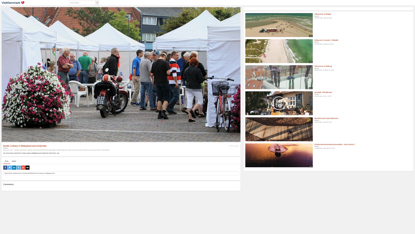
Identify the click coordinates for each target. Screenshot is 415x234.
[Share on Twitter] (10, 168)
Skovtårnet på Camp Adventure (326, 118)
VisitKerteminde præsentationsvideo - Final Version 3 (334, 144)
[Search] (97, 3)
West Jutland (105, 150)
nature (70, 150)
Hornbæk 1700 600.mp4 (323, 92)
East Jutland (40, 150)
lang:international (61, 150)
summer (98, 150)
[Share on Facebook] (5, 168)
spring (93, 150)
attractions (23, 150)
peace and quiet (77, 150)
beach (35, 150)
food (46, 150)
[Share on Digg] (27, 168)
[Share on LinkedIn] (14, 168)
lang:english (52, 150)
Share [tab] (6, 161)
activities (17, 150)
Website (5, 148)
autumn (29, 150)
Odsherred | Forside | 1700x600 (326, 40)
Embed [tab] (14, 161)
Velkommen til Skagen (322, 14)
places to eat (87, 150)
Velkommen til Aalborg (323, 66)
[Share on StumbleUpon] (23, 168)
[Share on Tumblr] (19, 168)
